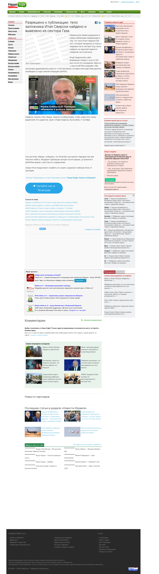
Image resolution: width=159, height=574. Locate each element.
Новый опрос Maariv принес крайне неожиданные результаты (118, 247)
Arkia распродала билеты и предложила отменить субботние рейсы (91, 430)
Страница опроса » (111, 189)
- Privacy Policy (103, 547)
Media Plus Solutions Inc (40, 568)
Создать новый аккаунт (39, 335)
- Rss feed (101, 545)
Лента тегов (12, 31)
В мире (21, 12)
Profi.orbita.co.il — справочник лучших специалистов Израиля (59, 295)
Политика (47, 12)
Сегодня (11, 25)
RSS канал (12, 34)
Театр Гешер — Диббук (44, 462)
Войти (137, 2)
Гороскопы (12, 51)
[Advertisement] (63, 138)
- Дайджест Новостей (17, 542)
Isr (105, 256)
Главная (11, 22)
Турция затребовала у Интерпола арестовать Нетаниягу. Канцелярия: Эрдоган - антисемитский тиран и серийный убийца (51, 416)
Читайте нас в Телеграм (45, 188)
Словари (11, 41)
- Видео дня (13, 540)
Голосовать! (110, 180)
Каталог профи (13, 63)
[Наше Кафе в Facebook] (96, 22)
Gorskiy (107, 216)
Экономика (58, 12)
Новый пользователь (127, 2)
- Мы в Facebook (104, 542)
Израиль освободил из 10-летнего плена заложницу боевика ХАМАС (51, 202)
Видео (10, 82)
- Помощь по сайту (105, 552)
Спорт (101, 12)
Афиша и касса (13, 54)
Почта (10, 44)
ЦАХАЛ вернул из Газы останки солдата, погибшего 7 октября (48, 208)
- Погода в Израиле (60, 545)
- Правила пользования (107, 549)
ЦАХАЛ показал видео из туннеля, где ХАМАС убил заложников (49, 205)
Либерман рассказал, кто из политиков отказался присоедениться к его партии (119, 286)
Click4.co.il (12, 57)
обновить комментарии (93, 320)
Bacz (106, 246)
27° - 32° (71, 16)
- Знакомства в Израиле (62, 538)
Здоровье (92, 12)
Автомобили (12, 76)
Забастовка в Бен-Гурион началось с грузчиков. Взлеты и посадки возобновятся (118, 294)
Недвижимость (13, 72)
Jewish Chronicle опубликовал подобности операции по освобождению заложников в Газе (59, 217)
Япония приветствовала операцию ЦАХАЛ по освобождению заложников (53, 220)
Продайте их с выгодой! (77, 310)
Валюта (34, 16)
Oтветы (11, 69)
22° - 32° (107, 16)
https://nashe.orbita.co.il (55, 562)
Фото (83, 12)
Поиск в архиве (13, 28)
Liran (106, 199)
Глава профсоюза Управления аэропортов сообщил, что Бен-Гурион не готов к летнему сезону (125, 75)
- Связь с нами (103, 540)
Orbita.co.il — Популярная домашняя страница (52, 286)
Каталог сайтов (13, 66)
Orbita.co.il (12, 38)
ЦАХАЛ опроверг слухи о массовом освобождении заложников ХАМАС (52, 211)
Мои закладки (13, 79)
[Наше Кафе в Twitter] (99, 22)
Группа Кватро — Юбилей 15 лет (87, 462)
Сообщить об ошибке (92, 229)
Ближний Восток (34, 12)
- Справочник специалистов (19, 545)
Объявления (12, 60)
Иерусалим (96, 16)
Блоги (109, 12)
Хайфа (77, 16)
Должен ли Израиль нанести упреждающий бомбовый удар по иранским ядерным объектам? (118, 157)
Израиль (12, 12)
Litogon (107, 251)
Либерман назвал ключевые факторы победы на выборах (123, 65)
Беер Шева (116, 16)
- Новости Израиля (16, 538)
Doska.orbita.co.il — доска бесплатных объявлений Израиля (58, 305)
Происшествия (71, 12)
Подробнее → (80, 280)
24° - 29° (88, 16)
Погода (52, 16)
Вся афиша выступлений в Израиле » (88, 444)
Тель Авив (60, 16)
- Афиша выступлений (61, 542)
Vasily (106, 207)
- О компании (103, 538)
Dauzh (106, 239)
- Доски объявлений (61, 540)
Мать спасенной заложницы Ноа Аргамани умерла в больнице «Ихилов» (53, 214)
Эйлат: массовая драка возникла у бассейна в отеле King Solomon (90, 349)
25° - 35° (128, 16)
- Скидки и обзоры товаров (63, 547)
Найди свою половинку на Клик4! (48, 275)
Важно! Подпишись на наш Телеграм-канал (61, 178)
